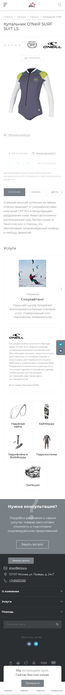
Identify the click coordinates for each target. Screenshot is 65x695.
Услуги (7, 601)
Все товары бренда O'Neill (24, 385)
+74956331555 (17, 580)
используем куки (35, 670)
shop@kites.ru (18, 568)
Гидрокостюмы (46, 454)
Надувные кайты (18, 425)
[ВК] (60, 350)
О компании (10, 591)
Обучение (32, 294)
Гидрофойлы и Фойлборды (18, 456)
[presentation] (61, 192)
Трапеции (33, 485)
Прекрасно (32, 683)
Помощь (8, 611)
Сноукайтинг (32, 299)
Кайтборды (46, 423)
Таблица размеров (19, 135)
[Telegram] (60, 344)
